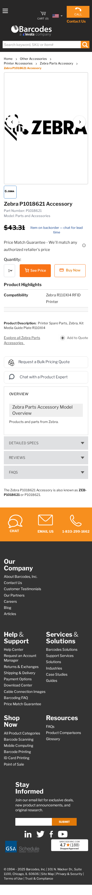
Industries (54, 668)
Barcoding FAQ (16, 698)
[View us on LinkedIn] (28, 836)
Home (8, 59)
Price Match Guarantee (22, 704)
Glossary (53, 739)
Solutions (53, 662)
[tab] (46, 392)
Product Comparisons (63, 733)
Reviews (17, 458)
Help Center (13, 649)
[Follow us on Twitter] (40, 836)
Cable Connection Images (24, 692)
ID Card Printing (16, 758)
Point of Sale (14, 764)
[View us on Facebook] (51, 836)
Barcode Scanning (18, 739)
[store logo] (31, 31)
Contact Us (76, 21)
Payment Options (18, 679)
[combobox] (46, 44)
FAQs (13, 472)
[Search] (85, 44)
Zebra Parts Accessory (57, 63)
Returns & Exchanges (21, 667)
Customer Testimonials (22, 589)
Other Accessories (34, 59)
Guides (51, 681)
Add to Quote (77, 338)
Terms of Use (13, 878)
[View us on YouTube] (62, 836)
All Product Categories (22, 733)
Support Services (60, 656)
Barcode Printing (17, 752)
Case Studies (56, 674)
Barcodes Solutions (61, 649)
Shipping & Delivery (19, 673)
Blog (7, 608)
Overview (18, 394)
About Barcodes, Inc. (20, 576)
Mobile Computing (18, 745)
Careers (10, 601)
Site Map (47, 874)
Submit (64, 822)
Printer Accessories (18, 63)
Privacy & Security (69, 874)
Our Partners (14, 595)
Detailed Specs (24, 443)
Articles (10, 614)
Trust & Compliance (39, 878)
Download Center (18, 685)
